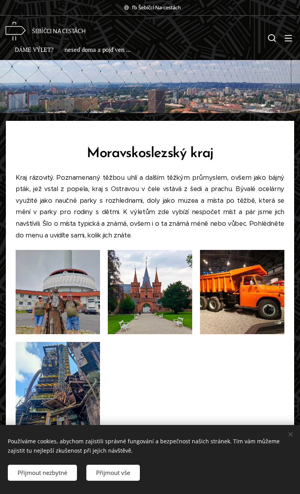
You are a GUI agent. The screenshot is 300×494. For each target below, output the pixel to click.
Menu (288, 38)
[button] (271, 38)
